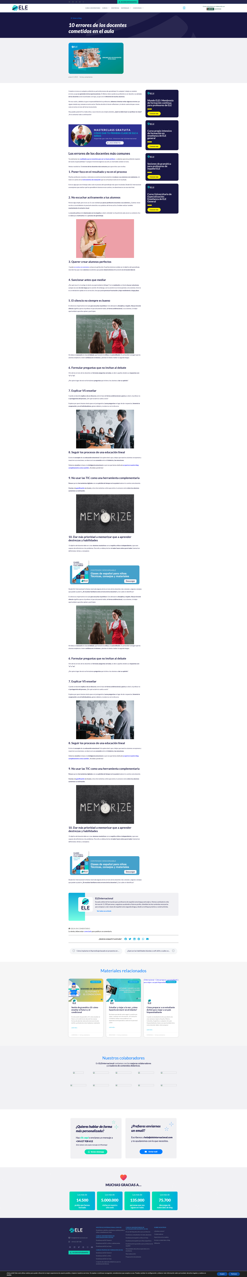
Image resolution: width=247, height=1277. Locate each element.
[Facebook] (69, 2)
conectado (87, 931)
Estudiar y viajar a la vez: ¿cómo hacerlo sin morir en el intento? (123, 1008)
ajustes (9, 1275)
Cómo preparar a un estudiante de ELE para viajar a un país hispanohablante (161, 1009)
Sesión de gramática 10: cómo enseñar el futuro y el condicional (84, 1009)
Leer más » (74, 1027)
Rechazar (234, 1274)
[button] (126, 939)
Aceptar (222, 1274)
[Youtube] (91, 1247)
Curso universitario (92, 8)
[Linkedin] (73, 2)
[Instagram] (83, 2)
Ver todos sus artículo (104, 911)
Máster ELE (115, 8)
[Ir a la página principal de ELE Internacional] (20, 8)
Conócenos (137, 8)
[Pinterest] (80, 2)
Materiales (125, 8)
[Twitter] (76, 2)
